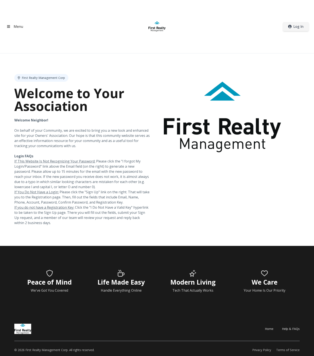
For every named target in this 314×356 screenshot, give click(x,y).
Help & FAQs (291, 329)
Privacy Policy (261, 350)
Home (269, 329)
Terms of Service (288, 350)
